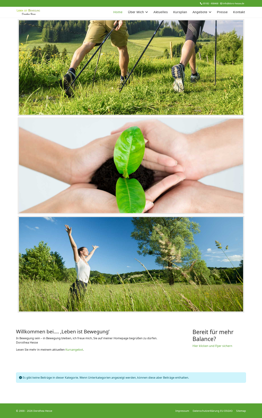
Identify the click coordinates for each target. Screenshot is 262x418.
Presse (222, 12)
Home (118, 12)
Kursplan (180, 12)
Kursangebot (74, 350)
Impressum (182, 410)
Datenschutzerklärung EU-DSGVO (213, 410)
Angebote (199, 12)
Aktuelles (160, 12)
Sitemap (241, 410)
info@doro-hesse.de (233, 3)
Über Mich (136, 12)
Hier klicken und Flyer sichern (212, 346)
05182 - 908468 (210, 3)
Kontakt (239, 12)
